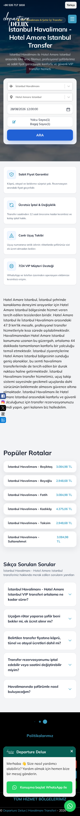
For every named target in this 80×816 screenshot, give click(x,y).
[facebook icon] (3, 396)
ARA (40, 135)
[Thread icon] (3, 414)
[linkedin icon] (3, 420)
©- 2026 (33, 810)
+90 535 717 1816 (14, 5)
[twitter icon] (3, 408)
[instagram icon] (3, 402)
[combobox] (13, 86)
